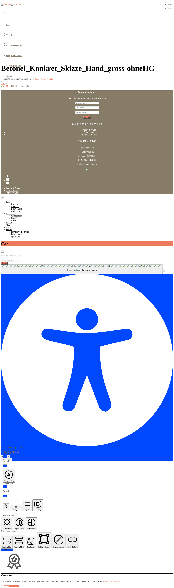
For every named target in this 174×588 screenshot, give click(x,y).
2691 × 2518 (40, 79)
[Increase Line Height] (5, 486)
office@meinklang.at (88, 164)
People (14, 35)
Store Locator (90, 132)
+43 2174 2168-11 (88, 160)
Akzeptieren (14, 586)
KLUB (9, 223)
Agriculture (16, 211)
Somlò (14, 56)
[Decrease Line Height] (5, 496)
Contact (9, 227)
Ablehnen (5, 586)
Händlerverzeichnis (20, 86)
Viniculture (10, 213)
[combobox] (82, 269)
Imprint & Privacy (89, 130)
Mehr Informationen (111, 581)
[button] (164, 270)
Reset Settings (7, 550)
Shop (8, 225)
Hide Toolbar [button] (6, 459)
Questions (15, 107)
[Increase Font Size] (5, 456)
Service (9, 76)
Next (3, 83)
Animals (15, 207)
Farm (8, 25)
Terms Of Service (89, 134)
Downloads (16, 96)
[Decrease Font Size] (5, 465)
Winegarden (16, 45)
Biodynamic (16, 209)
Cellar (14, 66)
